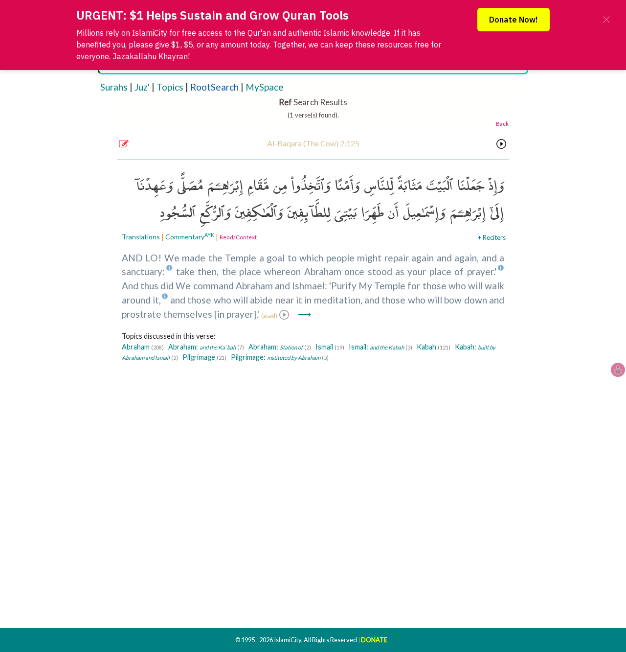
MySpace (265, 87)
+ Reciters (492, 237)
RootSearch (214, 87)
